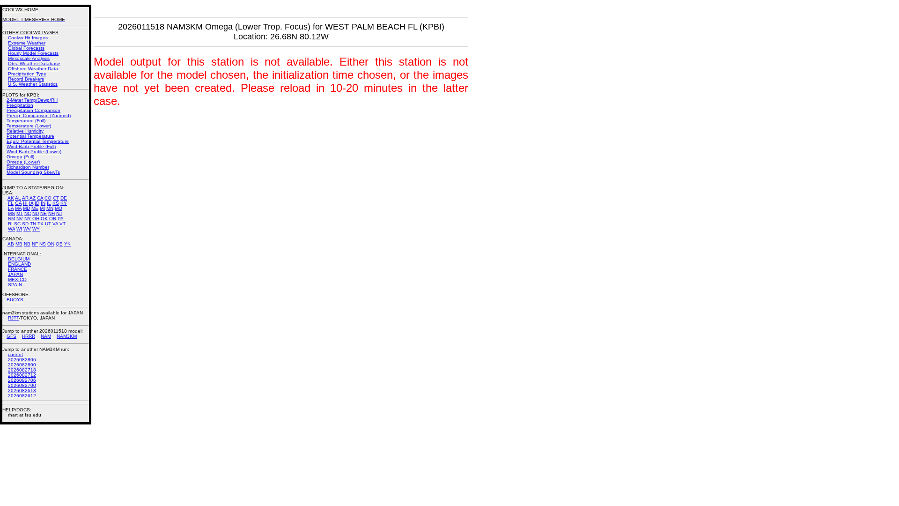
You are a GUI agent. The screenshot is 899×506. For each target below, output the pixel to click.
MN (49, 208)
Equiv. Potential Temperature (38, 141)
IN (43, 203)
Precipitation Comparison (33, 110)
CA (40, 198)
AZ (32, 198)
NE (43, 213)
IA (31, 203)
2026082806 (22, 359)
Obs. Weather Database (34, 63)
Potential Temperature (30, 136)
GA (18, 203)
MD (26, 208)
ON (50, 243)
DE (63, 198)
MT (19, 213)
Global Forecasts (26, 48)
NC (27, 213)
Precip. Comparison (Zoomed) (39, 115)
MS (11, 213)
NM (11, 218)
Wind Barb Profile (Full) (31, 146)
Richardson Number (28, 167)
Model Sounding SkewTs (33, 172)
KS (55, 203)
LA (11, 208)
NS (42, 243)
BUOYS (15, 299)
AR (25, 198)
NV (19, 218)
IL (49, 203)
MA (18, 208)
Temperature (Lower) (29, 125)
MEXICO (17, 279)
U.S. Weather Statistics (33, 84)
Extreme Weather (26, 42)
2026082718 (22, 369)
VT (62, 223)
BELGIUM (18, 258)
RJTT (13, 317)
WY (36, 228)
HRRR (28, 336)
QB (59, 243)
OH (35, 218)
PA (61, 218)
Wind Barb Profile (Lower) (34, 151)
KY (63, 203)
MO (58, 208)
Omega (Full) (20, 156)
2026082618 (22, 390)
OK (44, 218)
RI (10, 223)
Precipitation (20, 105)
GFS (11, 336)
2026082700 (22, 385)
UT (48, 223)
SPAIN (15, 284)
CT (56, 198)
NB (27, 243)
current (15, 354)
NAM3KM (67, 336)
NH (51, 213)
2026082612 (22, 395)
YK (67, 243)
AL (18, 198)
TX (40, 223)
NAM (46, 336)
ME (34, 208)
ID (37, 203)
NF (35, 243)
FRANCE (17, 269)
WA (11, 228)
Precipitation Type (27, 73)
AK (10, 198)
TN (33, 223)
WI (19, 228)
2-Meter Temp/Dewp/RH (32, 100)
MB (18, 243)
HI (25, 203)
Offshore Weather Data (33, 68)
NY (27, 218)
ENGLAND (19, 264)
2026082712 (22, 375)
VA (55, 223)
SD (25, 223)
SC (17, 223)
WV (27, 228)
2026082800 (22, 364)
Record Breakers (26, 79)
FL (11, 203)
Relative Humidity (25, 131)
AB (10, 243)
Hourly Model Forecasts (33, 53)
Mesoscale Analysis (29, 58)
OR (52, 218)
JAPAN (15, 274)
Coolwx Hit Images (28, 37)
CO (48, 198)
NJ (59, 213)
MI (42, 208)
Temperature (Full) (26, 120)
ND (35, 213)
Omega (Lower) (23, 161)
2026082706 (22, 380)
